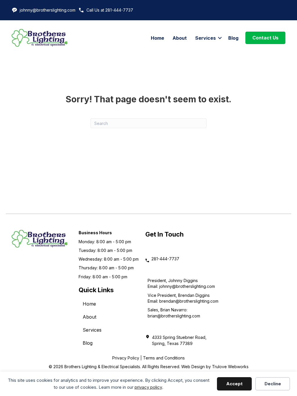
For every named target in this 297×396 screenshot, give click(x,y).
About (180, 38)
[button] (220, 38)
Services (205, 38)
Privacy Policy (125, 357)
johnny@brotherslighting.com (47, 10)
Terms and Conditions (164, 357)
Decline (273, 383)
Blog (233, 38)
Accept (234, 383)
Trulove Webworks (230, 366)
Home (157, 38)
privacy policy (148, 387)
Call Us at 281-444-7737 (109, 10)
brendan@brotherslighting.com (188, 301)
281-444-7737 (165, 258)
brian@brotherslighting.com (174, 315)
